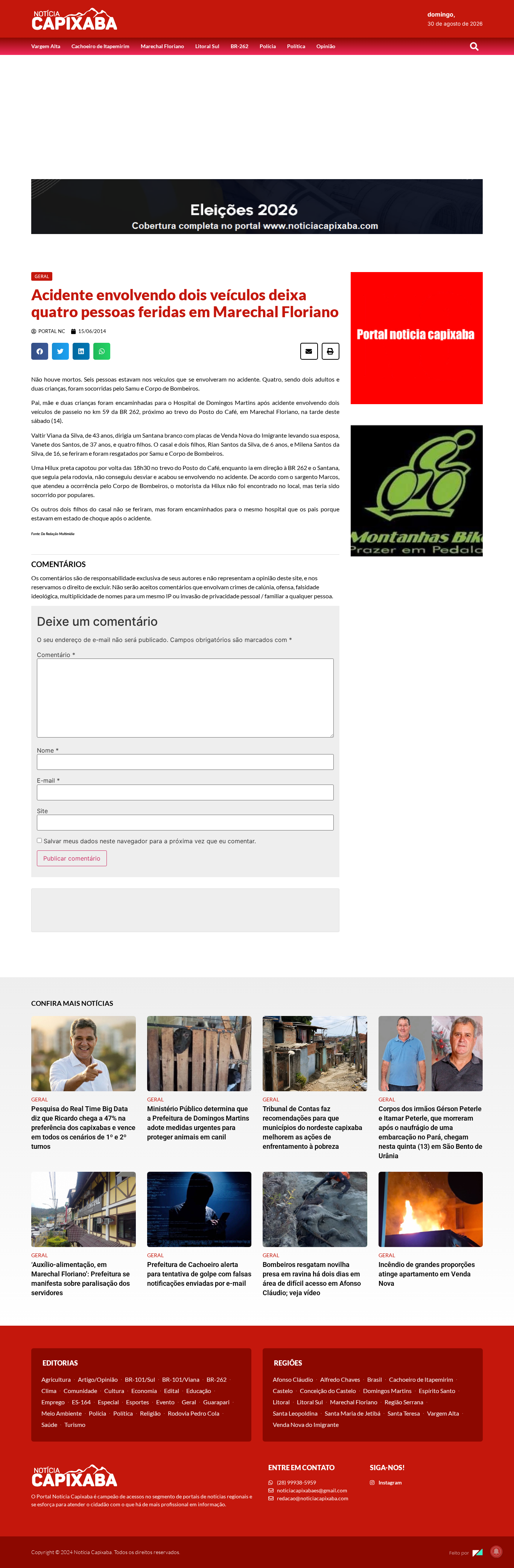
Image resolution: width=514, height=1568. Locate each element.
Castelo (283, 1390)
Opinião (325, 46)
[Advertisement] (257, 111)
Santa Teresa (404, 1413)
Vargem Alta (45, 46)
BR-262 (239, 46)
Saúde (49, 1424)
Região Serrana (404, 1401)
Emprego (53, 1401)
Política (296, 46)
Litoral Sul (207, 46)
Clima (48, 1390)
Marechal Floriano (162, 46)
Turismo (74, 1424)
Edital (171, 1390)
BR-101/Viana (180, 1379)
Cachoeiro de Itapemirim (100, 46)
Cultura (114, 1390)
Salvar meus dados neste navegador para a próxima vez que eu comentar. (150, 841)
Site (42, 811)
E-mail (48, 780)
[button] (474, 46)
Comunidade (80, 1390)
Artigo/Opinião (98, 1379)
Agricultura (56, 1379)
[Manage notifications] (496, 1551)
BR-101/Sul (140, 1379)
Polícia (268, 46)
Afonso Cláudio (293, 1379)
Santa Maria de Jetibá (352, 1413)
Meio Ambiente (61, 1413)
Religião (150, 1413)
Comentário (56, 655)
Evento (165, 1401)
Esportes (137, 1401)
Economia (144, 1390)
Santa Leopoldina (295, 1413)
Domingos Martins (387, 1390)
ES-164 (81, 1401)
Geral (189, 1401)
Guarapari (216, 1401)
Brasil (374, 1379)
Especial (108, 1401)
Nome (48, 750)
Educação (198, 1390)
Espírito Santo (437, 1390)
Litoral (281, 1401)
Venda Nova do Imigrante (306, 1424)
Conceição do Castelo (328, 1390)
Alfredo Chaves (340, 1379)
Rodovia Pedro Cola (193, 1413)
